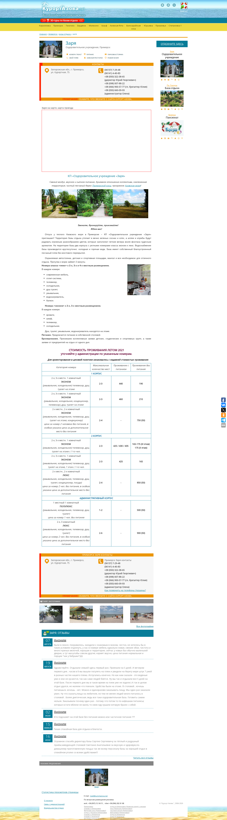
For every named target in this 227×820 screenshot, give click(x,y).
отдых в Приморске (117, 815)
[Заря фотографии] (51, 614)
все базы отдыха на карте (94, 819)
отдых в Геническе (117, 817)
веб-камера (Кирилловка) (119, 813)
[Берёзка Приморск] (172, 128)
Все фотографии (144, 626)
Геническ (70, 25)
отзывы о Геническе (91, 817)
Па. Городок (172, 85)
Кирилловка (45, 25)
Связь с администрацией (54, 804)
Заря (96, 787)
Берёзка (172, 115)
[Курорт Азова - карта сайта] (168, 5)
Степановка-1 (175, 25)
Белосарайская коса (133, 27)
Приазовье (161, 25)
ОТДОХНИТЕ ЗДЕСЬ (172, 44)
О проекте (48, 800)
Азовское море (133, 185)
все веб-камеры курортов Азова (122, 819)
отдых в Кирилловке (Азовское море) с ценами (128, 807)
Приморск (58, 25)
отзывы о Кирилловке (92, 809)
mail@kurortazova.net (99, 796)
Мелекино (94, 25)
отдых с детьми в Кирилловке (95, 813)
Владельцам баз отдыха (54, 808)
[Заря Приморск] (172, 68)
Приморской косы (101, 185)
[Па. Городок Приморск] (172, 99)
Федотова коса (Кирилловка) (95, 811)
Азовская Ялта (116, 25)
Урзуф (104, 25)
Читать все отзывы (143, 757)
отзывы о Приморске (92, 815)
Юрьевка (148, 25)
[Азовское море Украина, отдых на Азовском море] (162, 5)
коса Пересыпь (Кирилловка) (121, 809)
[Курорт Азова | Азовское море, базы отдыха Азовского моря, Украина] (62, 9)
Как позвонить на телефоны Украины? (125, 590)
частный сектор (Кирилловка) (121, 811)
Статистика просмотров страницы (60, 792)
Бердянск (81, 25)
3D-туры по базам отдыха (64, 20)
